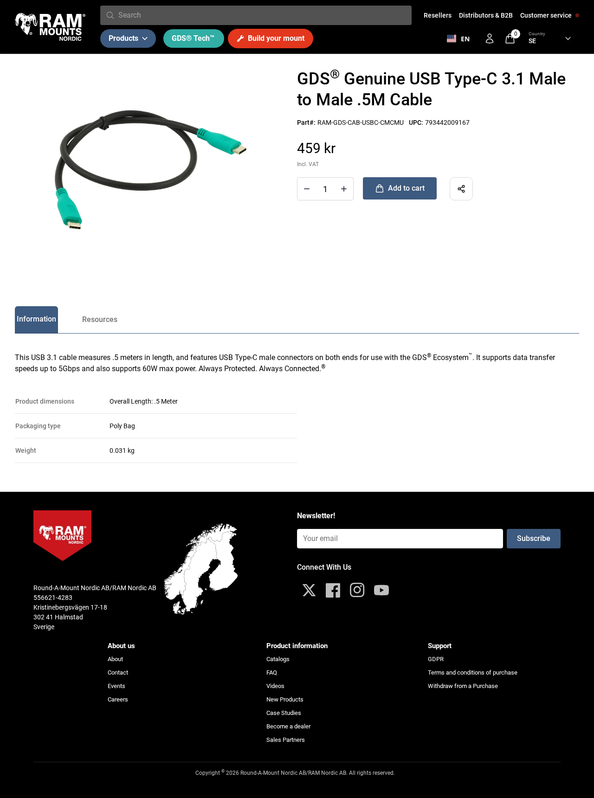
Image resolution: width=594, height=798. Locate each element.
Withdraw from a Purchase (463, 685)
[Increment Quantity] (306, 189)
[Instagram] (357, 590)
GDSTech (193, 38)
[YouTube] (381, 590)
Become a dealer (288, 726)
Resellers (438, 15)
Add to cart (406, 188)
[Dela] (461, 188)
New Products (284, 699)
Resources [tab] (99, 319)
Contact (118, 672)
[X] (309, 590)
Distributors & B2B (486, 15)
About (115, 659)
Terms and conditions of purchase (472, 672)
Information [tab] (36, 319)
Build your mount (276, 38)
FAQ (271, 672)
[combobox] (263, 15)
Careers (118, 699)
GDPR (436, 659)
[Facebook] (333, 590)
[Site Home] (50, 27)
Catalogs (278, 659)
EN (465, 38)
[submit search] (110, 15)
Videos (275, 685)
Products (123, 38)
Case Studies (283, 712)
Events (116, 685)
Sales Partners (285, 739)
